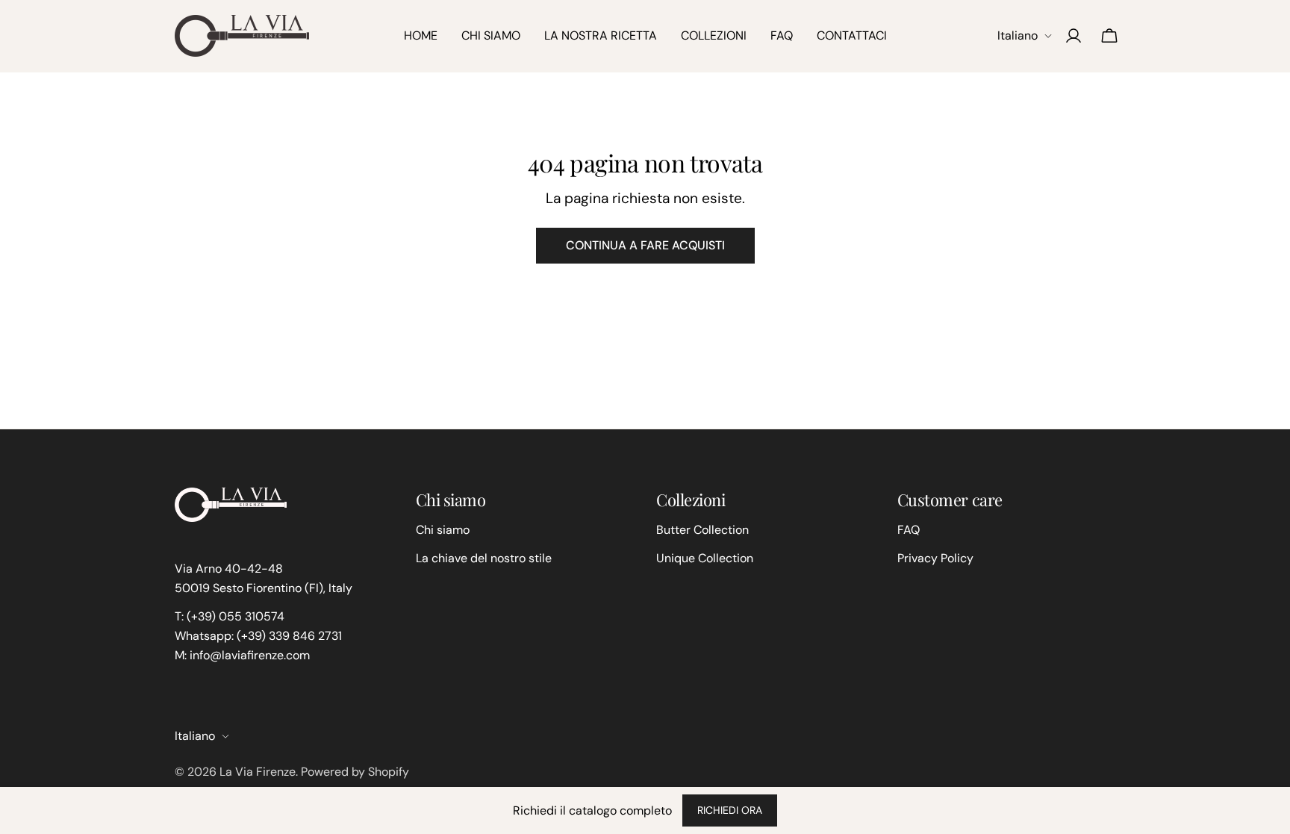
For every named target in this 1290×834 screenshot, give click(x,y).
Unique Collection (704, 558)
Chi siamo (443, 530)
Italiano (1017, 35)
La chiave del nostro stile (484, 558)
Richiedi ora (729, 810)
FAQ (908, 530)
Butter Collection (702, 530)
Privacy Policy (935, 558)
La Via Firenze (257, 771)
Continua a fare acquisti (645, 245)
